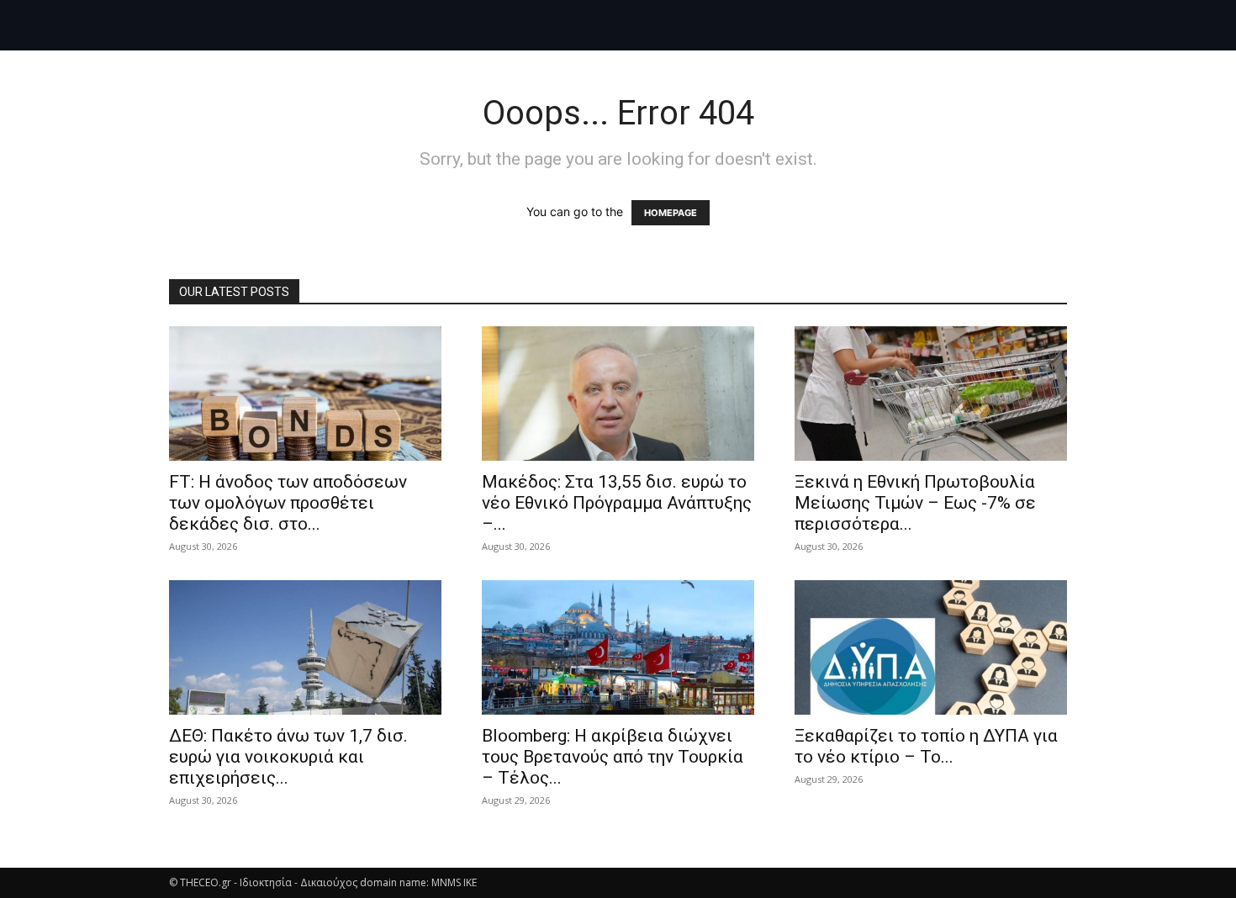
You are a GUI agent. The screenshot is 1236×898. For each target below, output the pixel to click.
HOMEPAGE (670, 213)
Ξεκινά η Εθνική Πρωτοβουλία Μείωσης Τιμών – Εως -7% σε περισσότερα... (915, 503)
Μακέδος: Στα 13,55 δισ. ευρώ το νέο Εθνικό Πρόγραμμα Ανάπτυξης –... (617, 503)
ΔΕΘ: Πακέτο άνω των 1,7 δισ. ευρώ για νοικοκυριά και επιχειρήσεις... (288, 757)
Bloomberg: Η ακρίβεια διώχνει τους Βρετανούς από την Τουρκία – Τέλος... (612, 757)
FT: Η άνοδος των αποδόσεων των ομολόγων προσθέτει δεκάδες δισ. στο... (288, 503)
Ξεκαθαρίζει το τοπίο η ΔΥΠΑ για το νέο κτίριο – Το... (926, 746)
